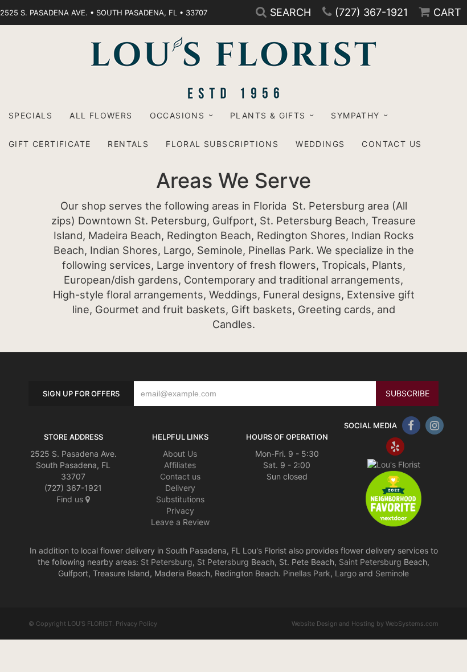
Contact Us (391, 144)
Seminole (392, 573)
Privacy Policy (136, 624)
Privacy (180, 510)
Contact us (180, 476)
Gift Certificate (50, 144)
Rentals (128, 144)
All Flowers (100, 115)
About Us (180, 453)
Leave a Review (180, 522)
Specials (30, 115)
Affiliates (180, 465)
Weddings (320, 144)
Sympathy (355, 115)
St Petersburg (166, 562)
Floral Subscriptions (222, 144)
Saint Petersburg (370, 562)
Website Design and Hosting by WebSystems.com (365, 624)
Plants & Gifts (268, 115)
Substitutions (180, 499)
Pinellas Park (306, 573)
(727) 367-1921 (371, 12)
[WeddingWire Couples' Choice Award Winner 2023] (393, 464)
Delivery (180, 488)
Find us (70, 499)
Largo (346, 573)
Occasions (177, 115)
